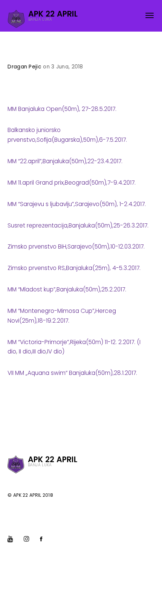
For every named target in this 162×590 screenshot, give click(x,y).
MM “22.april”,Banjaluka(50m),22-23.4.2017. (65, 161)
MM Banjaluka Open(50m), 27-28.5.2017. (62, 109)
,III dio (38, 351)
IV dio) (55, 351)
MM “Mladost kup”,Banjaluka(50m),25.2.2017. (67, 289)
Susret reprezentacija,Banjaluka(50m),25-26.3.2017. (78, 225)
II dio (24, 351)
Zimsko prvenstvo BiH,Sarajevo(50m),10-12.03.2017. (76, 246)
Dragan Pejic (24, 66)
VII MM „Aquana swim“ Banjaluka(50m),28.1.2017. (72, 373)
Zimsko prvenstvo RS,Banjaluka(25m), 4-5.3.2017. (74, 268)
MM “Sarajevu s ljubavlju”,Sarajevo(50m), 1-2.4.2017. (77, 204)
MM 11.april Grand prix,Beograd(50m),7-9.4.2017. (72, 183)
